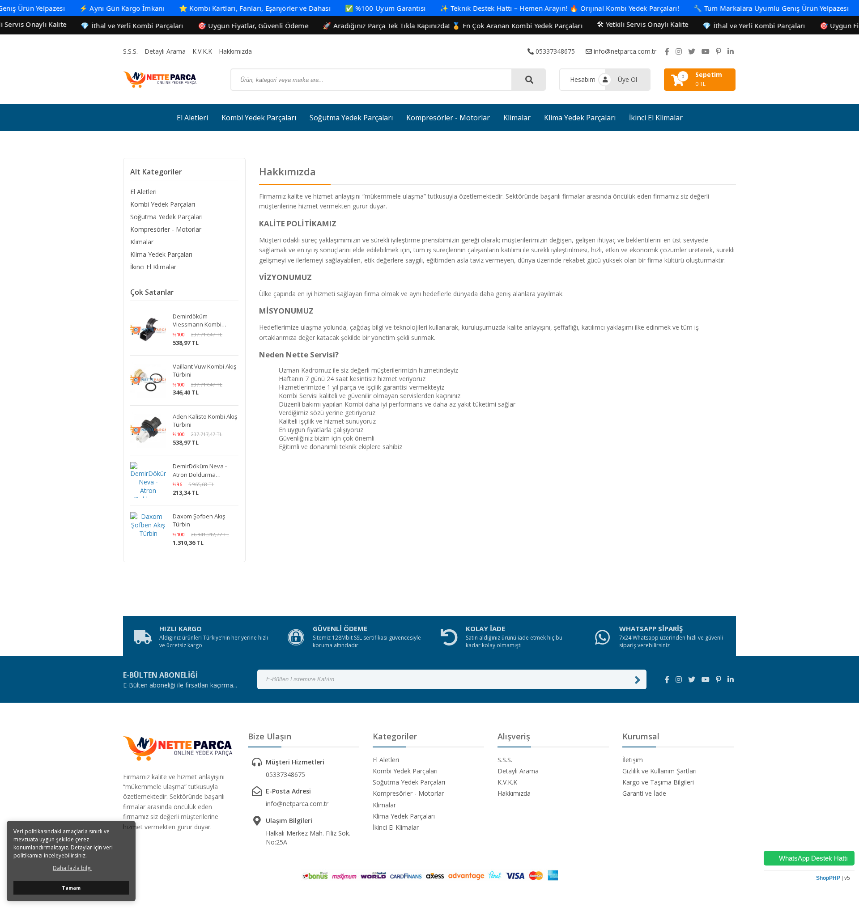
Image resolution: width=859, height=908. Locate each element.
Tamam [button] (71, 887)
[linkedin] (730, 51)
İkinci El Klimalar (656, 118)
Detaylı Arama (165, 51)
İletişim (632, 759)
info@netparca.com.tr (624, 51)
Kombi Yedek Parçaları (258, 118)
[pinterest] (718, 51)
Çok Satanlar (152, 292)
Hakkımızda (235, 51)
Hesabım (582, 79)
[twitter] (691, 51)
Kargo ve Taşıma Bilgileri (658, 782)
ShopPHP (828, 878)
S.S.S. (130, 51)
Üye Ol (627, 79)
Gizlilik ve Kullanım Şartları (659, 771)
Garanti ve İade (644, 793)
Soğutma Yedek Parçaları (351, 118)
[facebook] (667, 51)
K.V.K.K (202, 51)
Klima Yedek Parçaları (580, 118)
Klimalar (517, 118)
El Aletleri (192, 118)
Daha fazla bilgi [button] (72, 868)
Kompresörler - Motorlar (448, 118)
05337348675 (554, 51)
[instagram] (678, 51)
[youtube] (705, 51)
